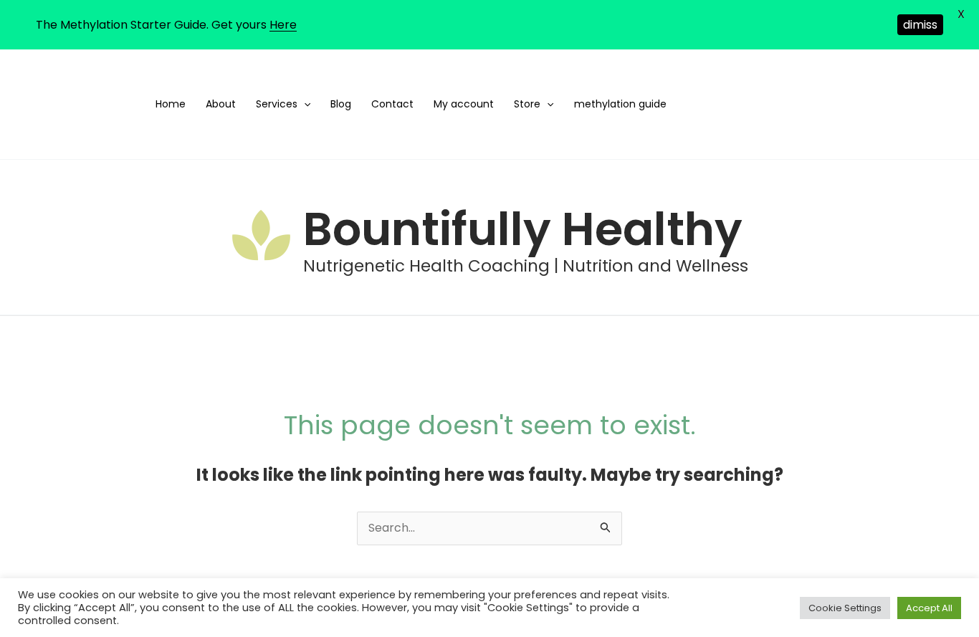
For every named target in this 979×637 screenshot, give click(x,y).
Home (171, 104)
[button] (303, 104)
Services (276, 104)
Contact (392, 104)
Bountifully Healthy (522, 229)
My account (464, 104)
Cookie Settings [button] (845, 608)
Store (527, 104)
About (221, 104)
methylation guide (620, 104)
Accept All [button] (929, 608)
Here (283, 24)
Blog (340, 104)
